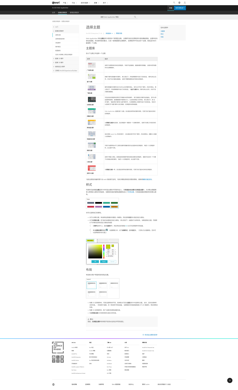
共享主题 (131, 192)
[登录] (185, 2)
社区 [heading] (90, 342)
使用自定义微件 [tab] (60, 66)
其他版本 (108, 33)
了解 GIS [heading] (109, 342)
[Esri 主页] (56, 2)
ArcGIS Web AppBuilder (60, 8)
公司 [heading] (126, 342)
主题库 (163, 31)
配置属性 (58, 50)
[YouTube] (62, 361)
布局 (162, 37)
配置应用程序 (65, 21)
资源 (170, 8)
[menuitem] (79, 347)
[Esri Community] (53, 361)
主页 (53, 12)
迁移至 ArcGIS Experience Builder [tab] (66, 70)
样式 (162, 34)
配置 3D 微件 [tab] (59, 62)
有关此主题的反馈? (151, 335)
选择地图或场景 (60, 39)
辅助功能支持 (147, 179)
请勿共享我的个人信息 (164, 384)
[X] (58, 357)
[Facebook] (53, 357)
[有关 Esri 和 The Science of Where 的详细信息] (58, 348)
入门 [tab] (56, 27)
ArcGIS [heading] (74, 342)
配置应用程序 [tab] (59, 31)
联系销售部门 (180, 8)
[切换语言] (179, 2)
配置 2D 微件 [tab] (59, 58)
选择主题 (58, 35)
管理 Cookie (145, 384)
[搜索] (174, 2)
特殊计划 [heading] (144, 342)
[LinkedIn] (62, 357)
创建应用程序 (62, 12)
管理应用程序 (74, 12)
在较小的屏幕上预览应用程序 (63, 54)
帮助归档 (119, 33)
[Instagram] (58, 361)
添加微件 (58, 43)
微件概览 (58, 47)
